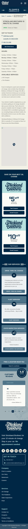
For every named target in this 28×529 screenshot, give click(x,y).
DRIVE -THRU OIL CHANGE (14, 291)
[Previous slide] (5, 411)
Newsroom (5, 477)
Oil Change (5, 491)
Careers (4, 480)
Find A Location (6, 471)
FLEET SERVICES (14, 320)
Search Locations (14, 366)
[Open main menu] (25, 3)
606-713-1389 (7, 42)
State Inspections (7, 497)
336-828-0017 (9, 460)
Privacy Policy (6, 518)
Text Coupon (11, 209)
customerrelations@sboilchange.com (15, 463)
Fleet (3, 501)
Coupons (4, 515)
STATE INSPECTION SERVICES (14, 349)
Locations (9, 16)
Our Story (5, 474)
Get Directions (9, 46)
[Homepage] (5, 3)
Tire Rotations (6, 494)
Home (3, 16)
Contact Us (5, 512)
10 (19, 411)
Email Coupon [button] (11, 213)
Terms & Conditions (8, 521)
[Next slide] (22, 411)
